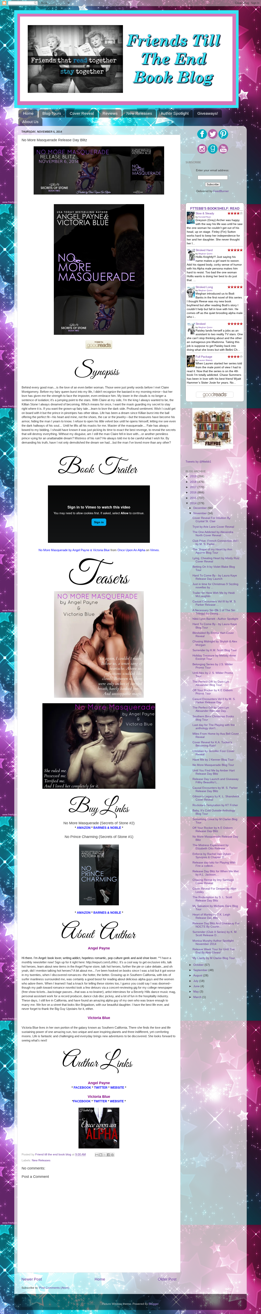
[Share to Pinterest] (112, 1155)
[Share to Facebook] (108, 1155)
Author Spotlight (175, 113)
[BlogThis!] (101, 1155)
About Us (30, 122)
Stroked (201, 323)
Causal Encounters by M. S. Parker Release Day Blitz (215, 789)
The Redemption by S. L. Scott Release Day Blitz (212, 899)
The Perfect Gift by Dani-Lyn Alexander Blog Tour (210, 683)
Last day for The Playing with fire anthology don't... (213, 726)
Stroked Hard (204, 250)
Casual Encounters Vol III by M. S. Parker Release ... (214, 603)
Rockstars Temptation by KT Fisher (215, 805)
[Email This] (97, 1155)
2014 (193, 503)
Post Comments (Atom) (54, 1287)
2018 (193, 481)
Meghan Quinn (205, 254)
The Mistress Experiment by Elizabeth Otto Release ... (210, 847)
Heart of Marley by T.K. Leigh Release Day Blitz (211, 916)
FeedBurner (221, 191)
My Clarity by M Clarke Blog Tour (213, 958)
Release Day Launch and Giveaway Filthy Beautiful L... (215, 781)
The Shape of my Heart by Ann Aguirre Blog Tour (212, 551)
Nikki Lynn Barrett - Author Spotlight (215, 618)
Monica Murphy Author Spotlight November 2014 (213, 942)
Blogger (153, 1303)
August (198, 975)
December (200, 508)
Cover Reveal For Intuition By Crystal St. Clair (211, 519)
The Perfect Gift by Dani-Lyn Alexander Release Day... (210, 709)
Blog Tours (51, 113)
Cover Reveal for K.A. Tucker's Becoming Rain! (212, 744)
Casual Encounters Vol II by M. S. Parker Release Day (214, 701)
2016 (193, 492)
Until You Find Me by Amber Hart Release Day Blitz (213, 772)
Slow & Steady (205, 213)
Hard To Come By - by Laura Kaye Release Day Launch (214, 577)
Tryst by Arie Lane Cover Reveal (213, 526)
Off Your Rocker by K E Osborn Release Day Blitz (212, 829)
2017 (193, 487)
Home (28, 113)
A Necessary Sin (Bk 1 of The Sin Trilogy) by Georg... (213, 612)
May (196, 991)
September (200, 970)
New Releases (139, 113)
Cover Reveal (82, 113)
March (197, 997)
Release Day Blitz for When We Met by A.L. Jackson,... (215, 873)
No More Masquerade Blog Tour (213, 765)
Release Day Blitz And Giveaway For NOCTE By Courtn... (216, 925)
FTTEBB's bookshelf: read (215, 208)
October (199, 964)
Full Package (204, 356)
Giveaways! (207, 113)
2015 (193, 498)
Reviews (110, 113)
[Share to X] (105, 1155)
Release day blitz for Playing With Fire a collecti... (214, 864)
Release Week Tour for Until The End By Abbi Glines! (213, 951)
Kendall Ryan (204, 217)
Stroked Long (204, 287)
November (200, 513)
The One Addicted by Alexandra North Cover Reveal (212, 534)
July (196, 980)
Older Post (167, 1279)
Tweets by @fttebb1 (198, 461)
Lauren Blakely (205, 360)
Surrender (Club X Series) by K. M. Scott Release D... (214, 933)
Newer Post (31, 1279)
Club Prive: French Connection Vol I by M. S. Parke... (215, 542)
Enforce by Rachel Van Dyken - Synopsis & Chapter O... (212, 855)
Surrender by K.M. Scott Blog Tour (214, 650)
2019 (193, 476)
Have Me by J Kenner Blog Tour (213, 759)
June (196, 986)
